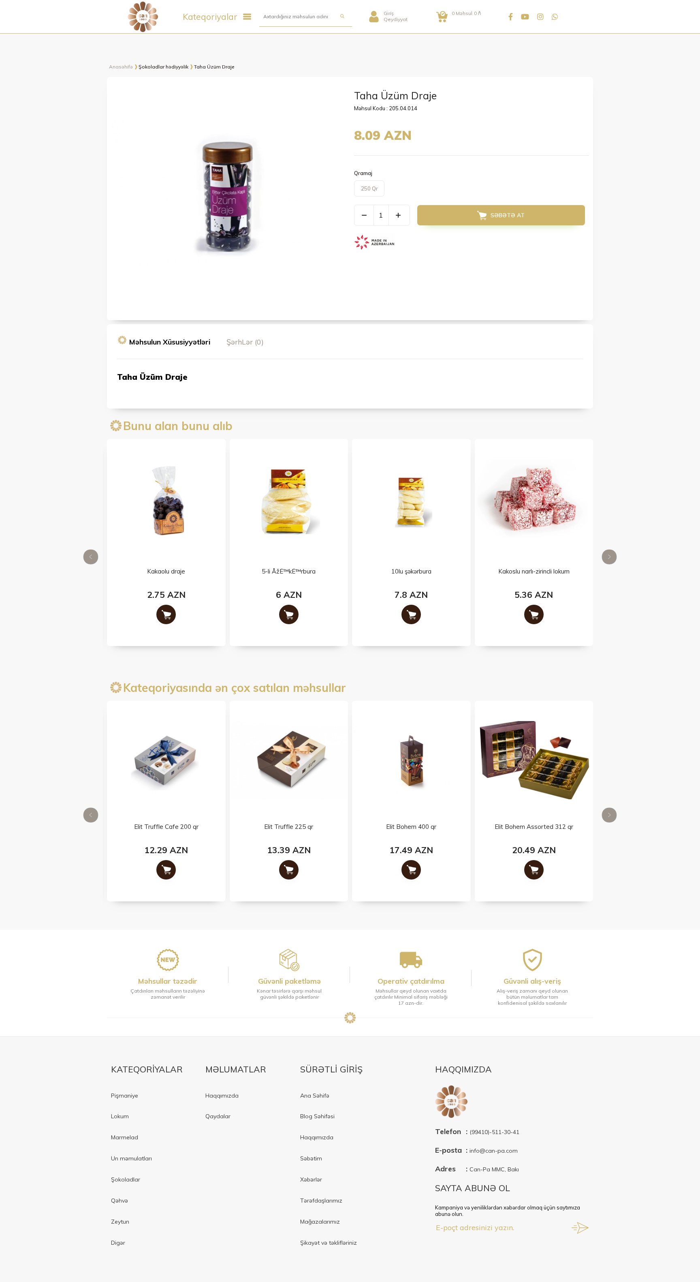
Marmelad (124, 1137)
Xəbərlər (311, 1179)
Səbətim (311, 1158)
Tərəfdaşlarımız (321, 1200)
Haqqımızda (222, 1095)
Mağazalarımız (320, 1221)
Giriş (389, 13)
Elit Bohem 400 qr (411, 827)
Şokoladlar (125, 1179)
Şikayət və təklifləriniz (328, 1242)
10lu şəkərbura (411, 571)
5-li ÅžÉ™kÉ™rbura (289, 571)
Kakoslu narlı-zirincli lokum (534, 571)
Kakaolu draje (166, 571)
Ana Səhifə (314, 1095)
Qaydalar (217, 1116)
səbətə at (508, 215)
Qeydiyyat (396, 19)
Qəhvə (119, 1200)
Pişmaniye (124, 1095)
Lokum (120, 1116)
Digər (118, 1242)
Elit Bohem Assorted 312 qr (534, 827)
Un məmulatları (131, 1158)
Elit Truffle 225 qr (288, 827)
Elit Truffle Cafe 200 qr (166, 827)
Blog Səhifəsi (317, 1116)
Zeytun (120, 1221)
